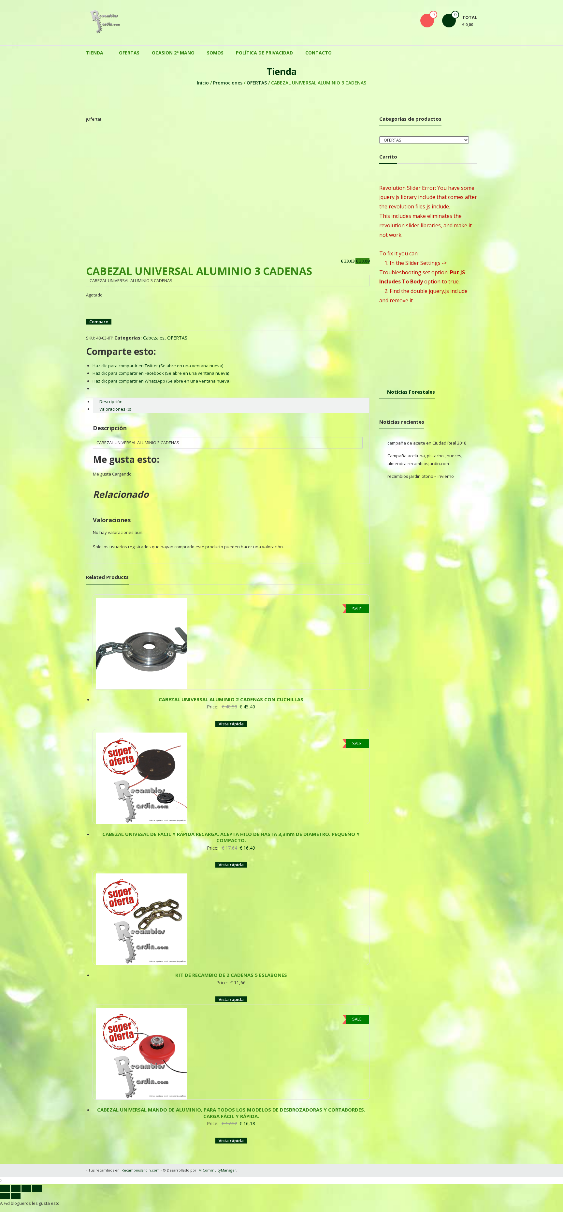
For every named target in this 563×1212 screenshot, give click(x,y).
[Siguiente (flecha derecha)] (16, 1166)
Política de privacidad (264, 49)
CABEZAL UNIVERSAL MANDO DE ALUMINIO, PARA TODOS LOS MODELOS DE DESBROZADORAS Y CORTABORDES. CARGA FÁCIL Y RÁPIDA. (231, 1083)
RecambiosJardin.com (141, 1140)
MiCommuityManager (217, 1140)
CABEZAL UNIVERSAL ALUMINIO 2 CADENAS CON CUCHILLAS (231, 689)
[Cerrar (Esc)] (5, 1159)
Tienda (94, 49)
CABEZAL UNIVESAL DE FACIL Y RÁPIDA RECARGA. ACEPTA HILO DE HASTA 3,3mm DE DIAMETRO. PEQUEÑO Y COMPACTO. (231, 820)
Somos (215, 49)
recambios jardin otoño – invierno (420, 473)
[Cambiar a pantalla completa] (26, 1159)
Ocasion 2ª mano (173, 49)
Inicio (203, 79)
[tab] (231, 398)
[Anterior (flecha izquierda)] (5, 1166)
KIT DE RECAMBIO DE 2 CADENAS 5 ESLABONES (231, 952)
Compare (98, 318)
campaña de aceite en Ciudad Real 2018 (426, 440)
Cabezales (154, 334)
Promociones (227, 79)
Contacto (318, 49)
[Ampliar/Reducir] (37, 1159)
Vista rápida (231, 714)
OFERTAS (129, 49)
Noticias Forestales (411, 388)
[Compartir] (16, 1159)
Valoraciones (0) (115, 406)
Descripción (111, 398)
